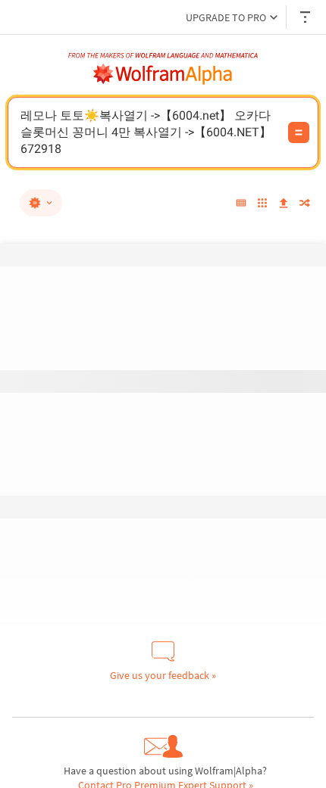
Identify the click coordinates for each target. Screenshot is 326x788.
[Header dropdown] (306, 17)
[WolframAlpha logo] (163, 74)
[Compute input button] (298, 132)
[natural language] (41, 202)
